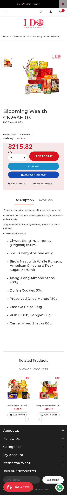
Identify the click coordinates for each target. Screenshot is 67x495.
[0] (60, 12)
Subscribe (53, 480)
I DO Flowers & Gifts (13, 122)
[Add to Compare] (18, 389)
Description (24, 200)
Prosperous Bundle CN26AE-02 (50, 405)
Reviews (46, 200)
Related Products (33, 361)
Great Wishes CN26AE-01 (18, 405)
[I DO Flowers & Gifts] (33, 24)
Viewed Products (33, 369)
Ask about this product (34, 175)
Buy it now (33, 166)
